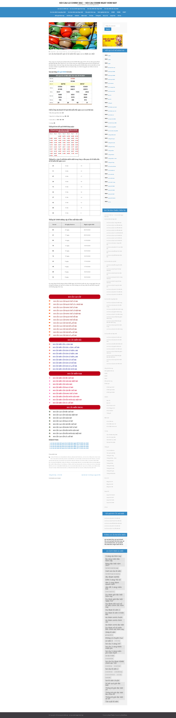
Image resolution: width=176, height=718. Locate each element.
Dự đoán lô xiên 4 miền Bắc (114, 614)
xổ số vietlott (110, 83)
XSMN (118, 12)
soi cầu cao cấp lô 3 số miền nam (114, 349)
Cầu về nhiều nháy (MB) (113, 130)
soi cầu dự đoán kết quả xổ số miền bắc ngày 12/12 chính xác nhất (69, 446)
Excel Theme (111, 715)
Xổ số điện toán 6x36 (112, 107)
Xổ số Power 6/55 (111, 405)
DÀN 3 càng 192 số (96, 457)
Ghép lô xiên (53, 464)
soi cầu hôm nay (108, 666)
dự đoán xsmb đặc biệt (114, 625)
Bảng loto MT (110, 481)
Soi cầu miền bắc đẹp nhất (94, 8)
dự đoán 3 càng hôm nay (109, 591)
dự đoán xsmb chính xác (76, 462)
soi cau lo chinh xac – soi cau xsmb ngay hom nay (88, 3)
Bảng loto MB (110, 486)
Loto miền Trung (111, 182)
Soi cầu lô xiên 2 (88, 466)
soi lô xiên (107, 677)
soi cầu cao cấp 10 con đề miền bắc (115, 232)
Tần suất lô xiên (52, 467)
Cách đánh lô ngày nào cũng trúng (112, 574)
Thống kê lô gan (111, 138)
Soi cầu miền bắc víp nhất (111, 8)
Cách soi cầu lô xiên (87, 457)
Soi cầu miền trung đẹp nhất (58, 12)
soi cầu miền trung (118, 671)
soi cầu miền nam (108, 671)
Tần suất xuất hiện (112, 166)
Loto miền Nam (111, 178)
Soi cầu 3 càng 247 (87, 464)
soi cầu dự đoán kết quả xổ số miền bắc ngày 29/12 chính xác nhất (69, 448)
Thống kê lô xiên (111, 142)
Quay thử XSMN (111, 190)
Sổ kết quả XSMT (111, 79)
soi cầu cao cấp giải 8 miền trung (114, 311)
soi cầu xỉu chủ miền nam (110, 674)
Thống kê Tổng (111, 162)
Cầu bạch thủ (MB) (112, 118)
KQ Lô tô (105, 15)
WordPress (124, 715)
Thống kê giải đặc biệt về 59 (90, 467)
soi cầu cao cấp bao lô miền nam (114, 337)
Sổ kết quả (69, 15)
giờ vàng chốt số (109, 635)
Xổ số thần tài (111, 114)
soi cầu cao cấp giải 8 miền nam (114, 346)
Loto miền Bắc (111, 174)
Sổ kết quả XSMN (111, 75)
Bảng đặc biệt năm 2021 (77, 457)
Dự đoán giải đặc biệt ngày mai (114, 600)
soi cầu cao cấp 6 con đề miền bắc (114, 227)
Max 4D (109, 99)
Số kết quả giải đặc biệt (77, 464)
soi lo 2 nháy (119, 674)
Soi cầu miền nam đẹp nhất (75, 12)
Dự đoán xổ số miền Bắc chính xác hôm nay (60, 462)
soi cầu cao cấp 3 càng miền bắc (114, 222)
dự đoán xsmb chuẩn (87, 462)
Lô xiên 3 (69, 464)
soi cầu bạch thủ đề (109, 658)
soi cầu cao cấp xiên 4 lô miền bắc (114, 294)
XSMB (113, 12)
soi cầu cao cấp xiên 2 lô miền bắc (114, 289)
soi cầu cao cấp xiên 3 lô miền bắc (114, 291)
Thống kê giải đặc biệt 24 (62, 467)
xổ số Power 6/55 (111, 91)
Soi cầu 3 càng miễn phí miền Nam (60, 466)
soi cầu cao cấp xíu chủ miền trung (114, 329)
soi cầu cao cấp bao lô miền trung (114, 302)
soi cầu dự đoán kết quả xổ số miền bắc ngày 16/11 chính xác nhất (69, 445)
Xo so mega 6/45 (111, 87)
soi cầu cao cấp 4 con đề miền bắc (114, 225)
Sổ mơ (119, 15)
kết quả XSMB (61, 72)
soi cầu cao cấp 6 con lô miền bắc (114, 238)
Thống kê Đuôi (111, 154)
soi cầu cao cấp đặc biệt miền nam (114, 343)
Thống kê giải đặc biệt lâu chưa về (75, 467)
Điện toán (84, 15)
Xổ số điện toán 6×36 (112, 426)
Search (108, 29)
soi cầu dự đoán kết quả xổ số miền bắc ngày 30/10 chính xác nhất (69, 443)
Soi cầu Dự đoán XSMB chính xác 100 (76, 466)
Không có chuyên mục (62, 464)
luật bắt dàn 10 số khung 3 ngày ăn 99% (91, 475)
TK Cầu (91, 15)
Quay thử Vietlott (111, 198)
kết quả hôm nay (111, 67)
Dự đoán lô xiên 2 (84, 460)
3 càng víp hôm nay (54, 457)
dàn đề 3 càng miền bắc (69, 458)
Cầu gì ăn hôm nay (90, 12)
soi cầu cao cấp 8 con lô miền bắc (114, 240)
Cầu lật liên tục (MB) (112, 122)
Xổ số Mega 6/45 (111, 408)
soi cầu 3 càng (117, 640)
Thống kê (98, 15)
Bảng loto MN (110, 484)
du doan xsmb (78, 458)
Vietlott (77, 15)
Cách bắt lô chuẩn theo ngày (111, 568)
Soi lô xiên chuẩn (96, 466)
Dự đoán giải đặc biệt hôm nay (88, 458)
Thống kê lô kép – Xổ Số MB (55, 475)
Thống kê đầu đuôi (112, 134)
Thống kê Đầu (111, 150)
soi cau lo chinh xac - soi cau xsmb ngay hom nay (69, 51)
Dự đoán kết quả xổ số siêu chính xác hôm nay (69, 460)
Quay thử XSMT (111, 194)
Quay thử (112, 15)
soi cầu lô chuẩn (117, 666)
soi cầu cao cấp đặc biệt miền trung (115, 309)
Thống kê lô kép (111, 146)
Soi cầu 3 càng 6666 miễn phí (113, 647)
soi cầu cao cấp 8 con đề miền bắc (114, 230)
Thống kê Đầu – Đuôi (112, 158)
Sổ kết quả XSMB (111, 71)
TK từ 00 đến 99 (111, 170)
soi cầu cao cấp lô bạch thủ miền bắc (113, 520)
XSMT (124, 12)
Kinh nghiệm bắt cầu (103, 12)
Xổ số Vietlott (110, 410)
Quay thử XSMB (111, 186)
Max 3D (109, 95)
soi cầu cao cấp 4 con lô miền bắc (114, 235)
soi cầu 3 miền (109, 656)
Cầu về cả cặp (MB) (112, 126)
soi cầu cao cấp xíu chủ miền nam (114, 363)
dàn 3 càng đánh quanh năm (56, 458)
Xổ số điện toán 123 (112, 111)
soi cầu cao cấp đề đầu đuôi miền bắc (113, 523)
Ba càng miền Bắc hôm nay (65, 457)
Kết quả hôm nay (59, 15)
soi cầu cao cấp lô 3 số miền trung (114, 314)
